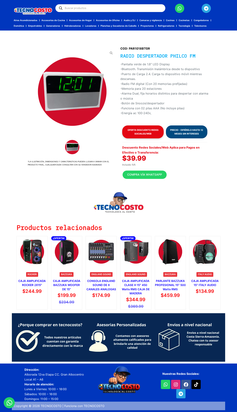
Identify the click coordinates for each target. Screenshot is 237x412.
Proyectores (147, 25)
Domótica (19, 25)
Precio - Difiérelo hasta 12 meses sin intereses (186, 132)
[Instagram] (175, 384)
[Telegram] (206, 8)
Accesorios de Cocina (53, 20)
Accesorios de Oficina (108, 20)
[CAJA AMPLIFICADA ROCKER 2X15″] (32, 251)
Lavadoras (90, 25)
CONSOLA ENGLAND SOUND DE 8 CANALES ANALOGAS (101, 285)
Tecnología (184, 25)
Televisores (200, 25)
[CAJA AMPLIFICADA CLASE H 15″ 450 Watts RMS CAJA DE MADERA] (135, 251)
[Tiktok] (196, 384)
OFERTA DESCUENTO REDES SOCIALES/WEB (143, 132)
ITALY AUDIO (205, 274)
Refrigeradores (166, 25)
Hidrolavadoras (72, 25)
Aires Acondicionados (25, 20)
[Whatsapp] (179, 8)
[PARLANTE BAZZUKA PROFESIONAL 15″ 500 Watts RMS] (170, 251)
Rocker (32, 274)
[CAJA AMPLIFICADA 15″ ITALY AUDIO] (204, 251)
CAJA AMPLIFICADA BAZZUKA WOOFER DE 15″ (66, 285)
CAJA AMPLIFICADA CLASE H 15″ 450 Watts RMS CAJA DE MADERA (136, 287)
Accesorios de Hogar (80, 20)
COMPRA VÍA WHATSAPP (144, 174)
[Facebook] (186, 384)
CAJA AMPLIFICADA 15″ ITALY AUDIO (205, 283)
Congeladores (201, 20)
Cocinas (170, 20)
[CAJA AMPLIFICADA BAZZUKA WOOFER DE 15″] (66, 251)
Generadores (53, 25)
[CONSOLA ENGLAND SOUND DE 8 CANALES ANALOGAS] (101, 251)
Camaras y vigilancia (150, 20)
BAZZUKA (66, 274)
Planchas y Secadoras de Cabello (118, 25)
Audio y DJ (129, 20)
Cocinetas (184, 20)
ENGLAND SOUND (101, 274)
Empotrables (35, 25)
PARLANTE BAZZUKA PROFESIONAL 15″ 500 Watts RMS (170, 285)
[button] (164, 175)
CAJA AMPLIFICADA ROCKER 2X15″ (32, 283)
